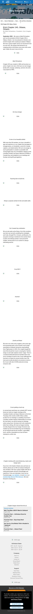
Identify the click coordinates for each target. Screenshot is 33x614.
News (16, 21)
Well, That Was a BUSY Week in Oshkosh (16, 510)
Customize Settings (16, 607)
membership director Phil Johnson (13, 477)
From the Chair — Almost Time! (13, 529)
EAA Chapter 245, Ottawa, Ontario (9, 24)
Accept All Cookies (16, 604)
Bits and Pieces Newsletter (26, 21)
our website (15, 475)
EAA (2, 21)
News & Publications (9, 21)
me (25, 475)
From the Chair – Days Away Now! (14, 519)
